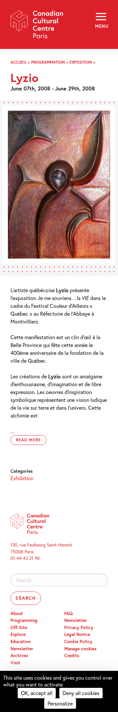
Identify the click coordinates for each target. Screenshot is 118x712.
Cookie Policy (78, 641)
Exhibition (21, 478)
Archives (19, 655)
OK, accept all (36, 692)
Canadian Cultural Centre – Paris (37, 26)
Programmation (48, 62)
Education (20, 641)
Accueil (18, 62)
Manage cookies (80, 649)
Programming (23, 620)
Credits (71, 655)
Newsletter (21, 649)
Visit (15, 663)
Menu (101, 26)
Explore (18, 634)
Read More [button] (28, 439)
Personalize (60, 703)
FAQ (68, 613)
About (16, 613)
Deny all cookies (81, 692)
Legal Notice (77, 634)
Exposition (80, 62)
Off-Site (18, 627)
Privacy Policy (78, 627)
